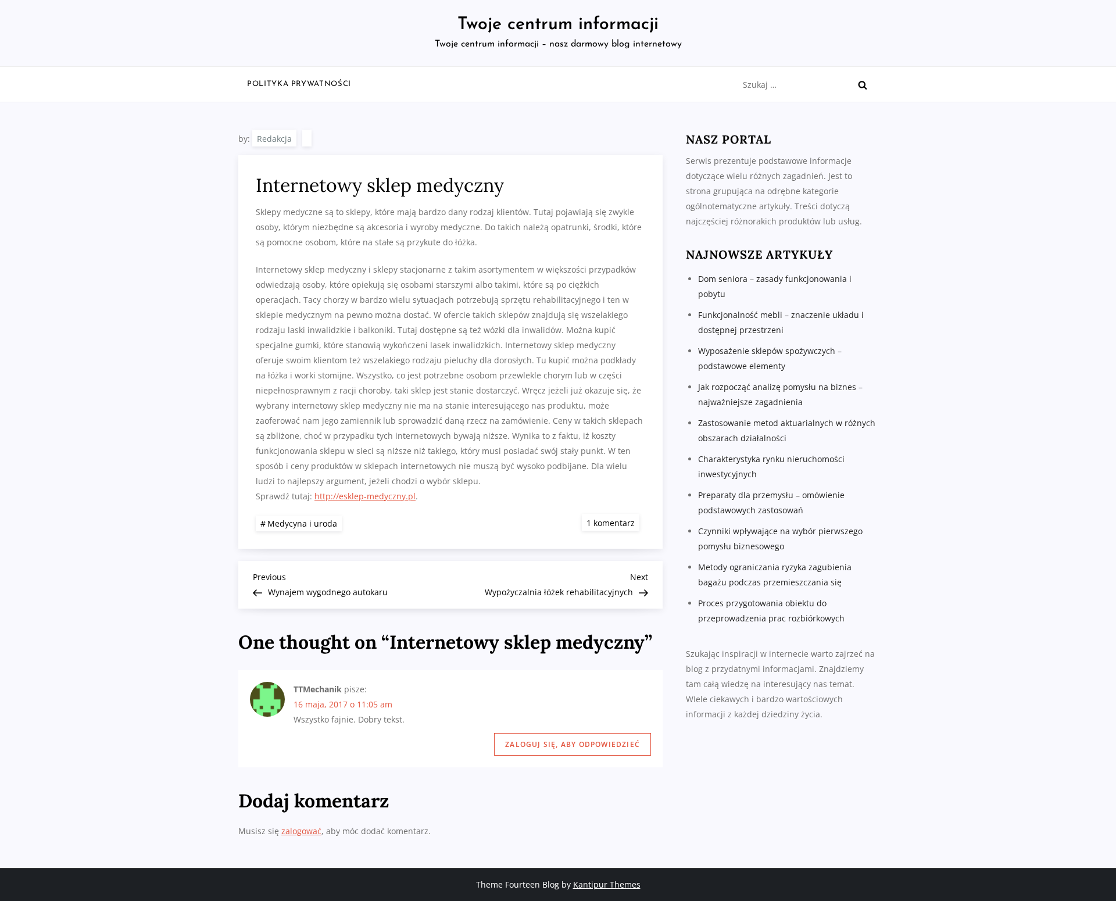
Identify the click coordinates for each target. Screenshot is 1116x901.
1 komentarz (612, 522)
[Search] (862, 84)
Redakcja (274, 138)
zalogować (301, 830)
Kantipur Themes (607, 884)
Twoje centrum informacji (558, 25)
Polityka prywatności (299, 84)
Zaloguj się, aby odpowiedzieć (572, 744)
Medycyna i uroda (302, 523)
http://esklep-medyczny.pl (365, 496)
